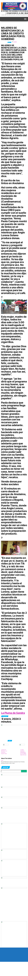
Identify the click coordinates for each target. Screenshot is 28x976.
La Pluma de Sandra (13, 712)
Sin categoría (4, 716)
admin (15, 42)
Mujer (10, 740)
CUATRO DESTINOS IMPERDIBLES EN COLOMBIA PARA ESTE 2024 (23, 752)
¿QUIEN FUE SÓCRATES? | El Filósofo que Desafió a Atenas (4, 751)
